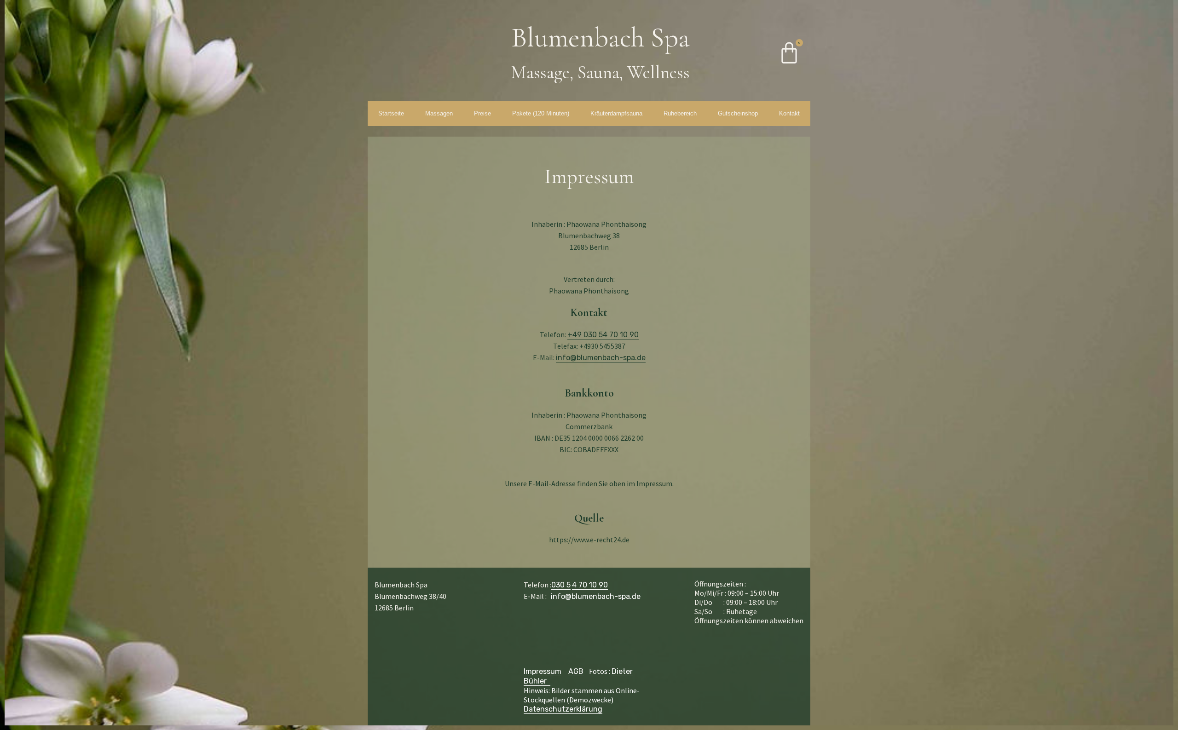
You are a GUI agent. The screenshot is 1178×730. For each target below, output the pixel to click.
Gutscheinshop (738, 113)
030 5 (561, 585)
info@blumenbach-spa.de (601, 357)
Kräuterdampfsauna (616, 113)
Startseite (391, 113)
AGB (575, 671)
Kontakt (789, 113)
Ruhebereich (680, 113)
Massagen (439, 113)
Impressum (542, 671)
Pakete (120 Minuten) (540, 113)
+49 (603, 334)
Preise (482, 113)
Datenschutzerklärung (563, 709)
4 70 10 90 (590, 585)
